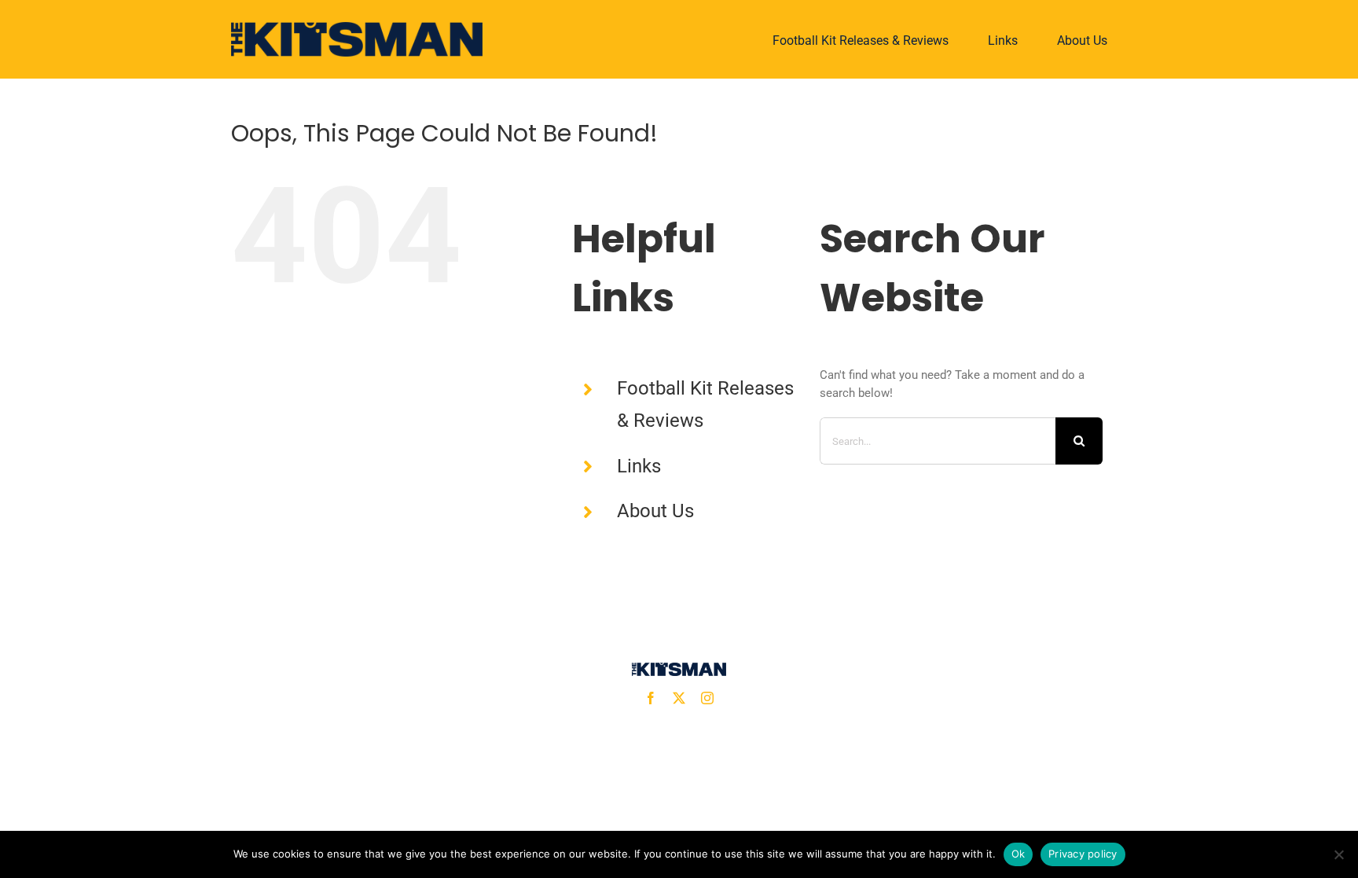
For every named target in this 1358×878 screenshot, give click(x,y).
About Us (655, 511)
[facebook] (650, 698)
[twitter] (679, 698)
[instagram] (707, 698)
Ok (1018, 853)
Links (639, 466)
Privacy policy (1083, 853)
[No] (1338, 854)
